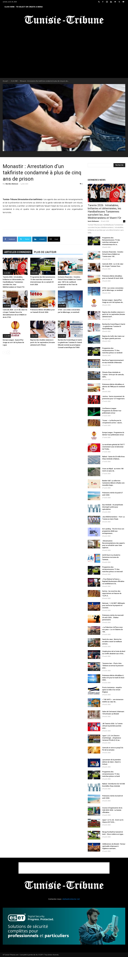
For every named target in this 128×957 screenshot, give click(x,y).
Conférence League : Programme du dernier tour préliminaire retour (111, 411)
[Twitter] (119, 2)
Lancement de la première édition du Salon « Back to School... (111, 762)
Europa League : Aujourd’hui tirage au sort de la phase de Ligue (13, 342)
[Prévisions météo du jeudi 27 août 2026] (94, 496)
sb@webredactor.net (71, 899)
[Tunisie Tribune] (64, 20)
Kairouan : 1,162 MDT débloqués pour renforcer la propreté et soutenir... (113, 605)
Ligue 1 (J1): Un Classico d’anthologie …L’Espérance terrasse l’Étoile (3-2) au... (111, 738)
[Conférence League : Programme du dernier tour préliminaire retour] (94, 411)
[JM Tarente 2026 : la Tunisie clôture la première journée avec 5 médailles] (94, 726)
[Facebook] (103, 2)
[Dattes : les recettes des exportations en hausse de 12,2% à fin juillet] (94, 593)
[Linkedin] (111, 2)
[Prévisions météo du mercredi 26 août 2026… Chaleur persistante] (94, 618)
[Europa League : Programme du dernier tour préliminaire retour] (94, 435)
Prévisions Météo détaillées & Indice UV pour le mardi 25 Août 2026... (113, 678)
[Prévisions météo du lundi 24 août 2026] (94, 799)
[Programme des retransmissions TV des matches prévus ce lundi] (94, 775)
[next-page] (8, 352)
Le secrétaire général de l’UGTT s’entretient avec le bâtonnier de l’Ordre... (113, 447)
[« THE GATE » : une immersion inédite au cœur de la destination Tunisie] (94, 702)
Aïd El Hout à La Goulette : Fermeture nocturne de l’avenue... (111, 557)
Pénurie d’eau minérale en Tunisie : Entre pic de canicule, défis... (113, 374)
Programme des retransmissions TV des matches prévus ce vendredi (112, 350)
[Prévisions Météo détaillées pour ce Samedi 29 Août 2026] (42, 299)
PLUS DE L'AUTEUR (45, 252)
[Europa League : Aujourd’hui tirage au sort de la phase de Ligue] (15, 329)
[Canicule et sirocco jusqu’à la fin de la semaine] (94, 750)
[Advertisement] (43, 191)
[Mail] (115, 2)
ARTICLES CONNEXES (17, 252)
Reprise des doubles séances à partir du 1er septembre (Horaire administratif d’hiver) (42, 342)
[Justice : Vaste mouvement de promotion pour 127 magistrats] (94, 399)
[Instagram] (107, 2)
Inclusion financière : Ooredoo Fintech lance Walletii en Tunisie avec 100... (112, 254)
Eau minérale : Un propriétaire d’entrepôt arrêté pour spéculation (112, 507)
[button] (99, 2)
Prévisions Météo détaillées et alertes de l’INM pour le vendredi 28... (113, 387)
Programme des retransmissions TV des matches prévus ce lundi (111, 774)
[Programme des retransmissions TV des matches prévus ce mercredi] (94, 570)
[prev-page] (4, 352)
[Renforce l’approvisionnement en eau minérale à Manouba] (94, 363)
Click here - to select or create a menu (23, 7)
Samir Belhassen (93, 221)
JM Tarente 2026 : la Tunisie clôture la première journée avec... (112, 726)
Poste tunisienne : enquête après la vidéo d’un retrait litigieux (112, 690)
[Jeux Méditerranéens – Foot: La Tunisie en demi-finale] (94, 520)
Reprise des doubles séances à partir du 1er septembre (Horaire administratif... (113, 314)
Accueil (5, 81)
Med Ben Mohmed (12, 184)
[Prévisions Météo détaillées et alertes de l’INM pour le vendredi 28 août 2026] (94, 387)
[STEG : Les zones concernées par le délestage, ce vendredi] (70, 299)
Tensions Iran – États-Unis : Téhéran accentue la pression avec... (113, 666)
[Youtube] (123, 2)
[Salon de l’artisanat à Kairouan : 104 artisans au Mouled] (94, 714)
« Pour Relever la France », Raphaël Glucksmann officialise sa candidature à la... (113, 581)
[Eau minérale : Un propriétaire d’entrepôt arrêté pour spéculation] (94, 508)
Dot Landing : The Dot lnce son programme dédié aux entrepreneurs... (113, 531)
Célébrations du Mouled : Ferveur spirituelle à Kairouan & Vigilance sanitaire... (113, 846)
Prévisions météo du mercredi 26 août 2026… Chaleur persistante (113, 617)
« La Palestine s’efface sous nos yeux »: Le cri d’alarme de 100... (112, 629)
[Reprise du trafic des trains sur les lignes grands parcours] (94, 339)
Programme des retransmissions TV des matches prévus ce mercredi (112, 569)
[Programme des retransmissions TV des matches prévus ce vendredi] (94, 351)
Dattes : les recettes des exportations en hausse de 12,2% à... (111, 593)
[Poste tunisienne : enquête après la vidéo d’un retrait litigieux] (94, 690)
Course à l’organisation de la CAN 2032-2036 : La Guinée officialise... (112, 810)
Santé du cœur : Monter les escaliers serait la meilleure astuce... (112, 641)
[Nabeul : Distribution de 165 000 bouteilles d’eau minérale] (94, 787)
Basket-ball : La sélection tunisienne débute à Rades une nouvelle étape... (113, 483)
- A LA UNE (14, 81)
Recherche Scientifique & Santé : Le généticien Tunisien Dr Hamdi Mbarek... (113, 326)
